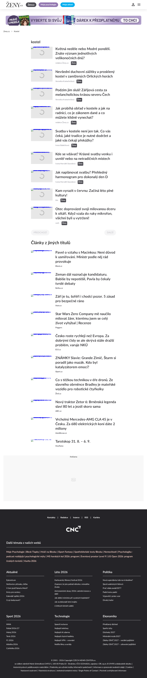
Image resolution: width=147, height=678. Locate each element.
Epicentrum (11, 580)
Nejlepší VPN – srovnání (64, 640)
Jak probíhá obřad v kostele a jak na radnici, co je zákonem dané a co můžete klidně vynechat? (82, 113)
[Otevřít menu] (139, 4)
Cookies (129, 667)
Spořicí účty (107, 628)
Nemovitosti (110, 552)
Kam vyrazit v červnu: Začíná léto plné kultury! (84, 193)
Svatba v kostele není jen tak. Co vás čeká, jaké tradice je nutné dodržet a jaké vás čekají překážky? (83, 136)
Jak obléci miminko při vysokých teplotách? (72, 598)
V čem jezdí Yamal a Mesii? (17, 588)
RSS (86, 518)
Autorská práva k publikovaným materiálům (31, 667)
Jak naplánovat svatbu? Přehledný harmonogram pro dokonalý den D (81, 175)
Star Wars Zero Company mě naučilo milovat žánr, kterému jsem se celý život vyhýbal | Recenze (83, 318)
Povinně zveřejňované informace (113, 671)
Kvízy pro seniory (13, 592)
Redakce (64, 518)
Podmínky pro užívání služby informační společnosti (71, 667)
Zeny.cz (6, 31)
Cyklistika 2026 (12, 648)
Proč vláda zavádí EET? (112, 588)
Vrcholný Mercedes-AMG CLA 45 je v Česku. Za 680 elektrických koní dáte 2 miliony (85, 424)
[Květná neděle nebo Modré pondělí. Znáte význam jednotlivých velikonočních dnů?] (42, 56)
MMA (8, 624)
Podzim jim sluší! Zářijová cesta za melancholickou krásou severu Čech (82, 92)
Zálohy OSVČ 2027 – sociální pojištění (118, 640)
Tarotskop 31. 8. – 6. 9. (72, 441)
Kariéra (96, 518)
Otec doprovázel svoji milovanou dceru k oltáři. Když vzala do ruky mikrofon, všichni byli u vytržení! (85, 213)
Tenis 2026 (11, 636)
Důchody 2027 (109, 632)
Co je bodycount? (13, 600)
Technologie (62, 616)
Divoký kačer (108, 600)
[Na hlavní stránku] (15, 4)
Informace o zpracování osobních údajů (108, 667)
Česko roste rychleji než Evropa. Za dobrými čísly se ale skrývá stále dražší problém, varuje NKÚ (84, 340)
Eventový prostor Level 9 (93, 556)
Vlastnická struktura (46, 671)
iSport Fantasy (65, 552)
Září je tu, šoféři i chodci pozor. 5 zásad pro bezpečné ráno (85, 299)
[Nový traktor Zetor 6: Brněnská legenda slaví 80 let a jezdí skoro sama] (42, 406)
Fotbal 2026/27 (12, 628)
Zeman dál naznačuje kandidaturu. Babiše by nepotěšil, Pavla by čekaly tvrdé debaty (82, 279)
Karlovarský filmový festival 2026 (68, 580)
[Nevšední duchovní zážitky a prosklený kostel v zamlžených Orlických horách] (42, 76)
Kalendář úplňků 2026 (15, 596)
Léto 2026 (61, 572)
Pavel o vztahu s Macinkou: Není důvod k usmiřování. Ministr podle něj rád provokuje (85, 257)
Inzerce (76, 518)
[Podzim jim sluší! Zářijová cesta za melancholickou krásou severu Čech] (42, 95)
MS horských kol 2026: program (63, 556)
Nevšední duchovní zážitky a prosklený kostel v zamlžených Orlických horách (85, 74)
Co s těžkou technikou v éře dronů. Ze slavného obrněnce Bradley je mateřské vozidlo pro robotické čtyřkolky (85, 384)
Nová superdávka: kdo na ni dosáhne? (118, 580)
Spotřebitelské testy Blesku (88, 552)
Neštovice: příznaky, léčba (16, 584)
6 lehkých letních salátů (64, 606)
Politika (107, 572)
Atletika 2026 (12, 644)
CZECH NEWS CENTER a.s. (84, 660)
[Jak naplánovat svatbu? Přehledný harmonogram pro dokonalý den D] (42, 177)
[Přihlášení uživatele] (133, 4)
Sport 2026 (13, 616)
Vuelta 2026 (30, 561)
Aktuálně (12, 572)
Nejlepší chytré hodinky (64, 636)
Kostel (16, 31)
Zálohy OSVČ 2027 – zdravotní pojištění (119, 644)
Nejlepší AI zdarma (62, 632)
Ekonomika (110, 616)
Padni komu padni (110, 592)
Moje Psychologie (15, 552)
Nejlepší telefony (61, 628)
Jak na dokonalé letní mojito (66, 602)
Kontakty (51, 518)
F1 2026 (9, 640)
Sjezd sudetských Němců (113, 584)
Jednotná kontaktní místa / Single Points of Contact (77, 671)
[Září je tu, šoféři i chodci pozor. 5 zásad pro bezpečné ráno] (42, 300)
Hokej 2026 (11, 632)
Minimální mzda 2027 (111, 636)
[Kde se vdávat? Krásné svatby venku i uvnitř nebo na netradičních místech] (42, 159)
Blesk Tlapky (32, 552)
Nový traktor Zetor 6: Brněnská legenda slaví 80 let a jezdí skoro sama (85, 404)
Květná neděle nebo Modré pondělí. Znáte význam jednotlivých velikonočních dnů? (82, 53)
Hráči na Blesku (48, 552)
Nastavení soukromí (29, 671)
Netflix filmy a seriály (63, 644)
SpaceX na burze (61, 624)
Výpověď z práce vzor (111, 596)
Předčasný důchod (110, 624)
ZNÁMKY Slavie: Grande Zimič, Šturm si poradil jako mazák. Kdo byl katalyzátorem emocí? (85, 362)
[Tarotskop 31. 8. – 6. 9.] (42, 445)
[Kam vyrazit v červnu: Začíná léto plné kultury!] (42, 195)
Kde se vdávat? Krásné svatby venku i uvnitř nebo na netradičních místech (83, 157)
